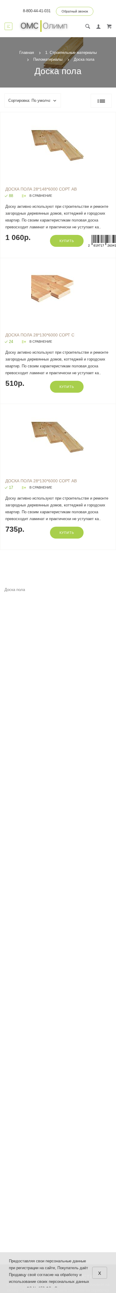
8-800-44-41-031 (37, 11)
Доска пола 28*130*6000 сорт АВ (41, 480)
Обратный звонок (75, 11)
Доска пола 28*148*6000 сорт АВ (41, 189)
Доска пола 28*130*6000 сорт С (39, 335)
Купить (66, 241)
